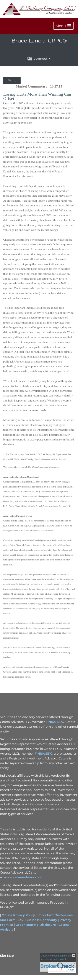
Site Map (7, 956)
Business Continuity (41, 920)
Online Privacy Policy (18, 915)
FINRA (50, 722)
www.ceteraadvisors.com (24, 877)
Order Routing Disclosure (36, 925)
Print (12, 80)
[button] (63, 26)
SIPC (60, 722)
